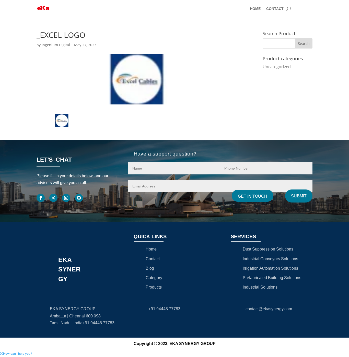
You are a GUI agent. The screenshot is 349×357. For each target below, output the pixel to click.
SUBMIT (299, 196)
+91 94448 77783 (164, 309)
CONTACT (275, 9)
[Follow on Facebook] (41, 198)
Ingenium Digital (56, 44)
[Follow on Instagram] (66, 198)
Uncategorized (277, 66)
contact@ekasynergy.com (269, 309)
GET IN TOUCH (252, 196)
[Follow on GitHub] (79, 198)
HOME (255, 9)
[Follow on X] (53, 198)
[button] (16, 353)
